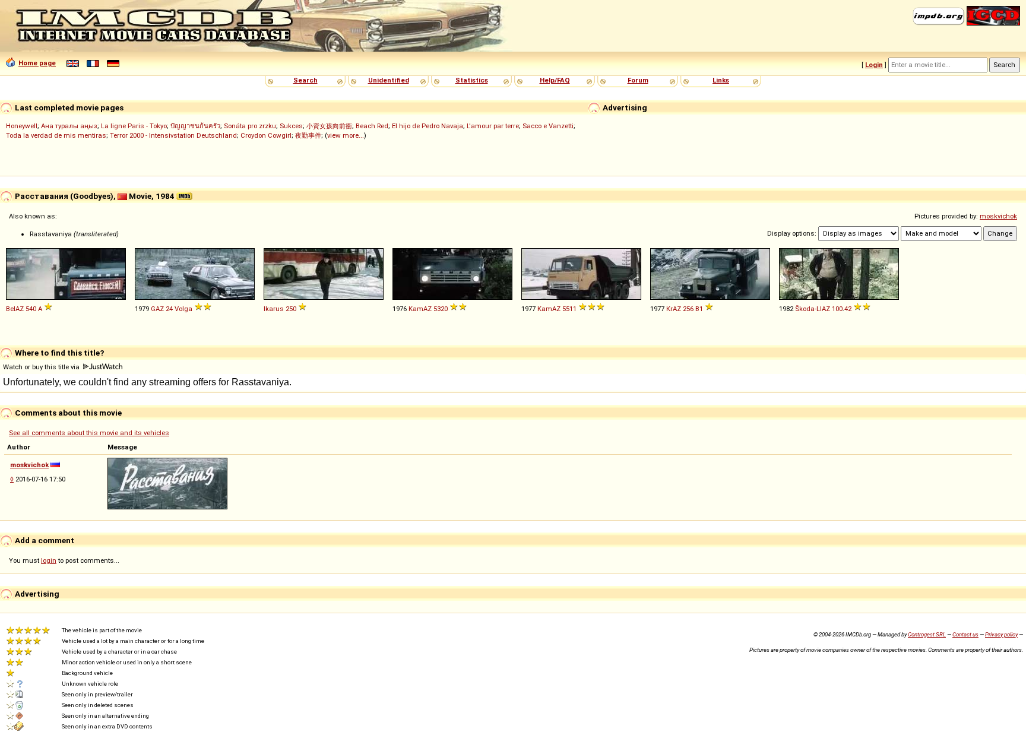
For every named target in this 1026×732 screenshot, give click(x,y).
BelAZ (15, 309)
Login (874, 65)
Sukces (291, 126)
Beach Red (372, 126)
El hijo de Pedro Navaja (427, 126)
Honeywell (21, 126)
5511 (569, 309)
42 (847, 309)
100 (837, 309)
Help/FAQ (555, 80)
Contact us (965, 634)
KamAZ (420, 309)
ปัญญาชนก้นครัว (195, 126)
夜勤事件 (308, 135)
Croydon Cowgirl (266, 135)
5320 (440, 309)
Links (720, 80)
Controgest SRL (927, 634)
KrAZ (673, 309)
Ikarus (274, 309)
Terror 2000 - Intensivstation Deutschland (173, 135)
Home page (37, 63)
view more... (345, 135)
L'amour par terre (493, 126)
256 (688, 309)
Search (305, 80)
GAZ (157, 309)
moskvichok (998, 216)
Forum (638, 80)
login (48, 560)
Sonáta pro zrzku (250, 126)
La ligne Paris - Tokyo (134, 126)
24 (169, 309)
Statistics (471, 80)
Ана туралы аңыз (69, 126)
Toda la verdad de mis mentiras (56, 135)
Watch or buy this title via (42, 367)
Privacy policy (1001, 634)
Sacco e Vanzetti (548, 126)
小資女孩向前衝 (329, 126)
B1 (699, 309)
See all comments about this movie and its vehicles (89, 433)
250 (291, 309)
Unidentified (388, 80)
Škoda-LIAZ (812, 309)
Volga (183, 309)
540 (31, 309)
